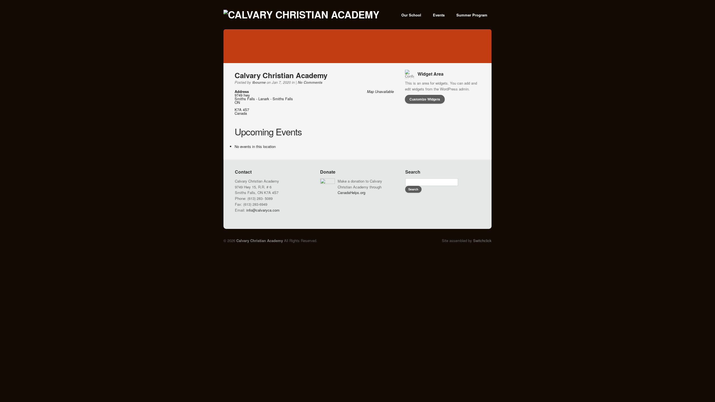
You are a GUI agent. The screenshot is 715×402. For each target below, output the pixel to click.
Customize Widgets (424, 99)
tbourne (259, 82)
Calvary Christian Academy (281, 75)
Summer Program (471, 15)
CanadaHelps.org (351, 192)
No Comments (310, 82)
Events (439, 15)
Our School (411, 15)
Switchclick (482, 240)
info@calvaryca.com (263, 210)
